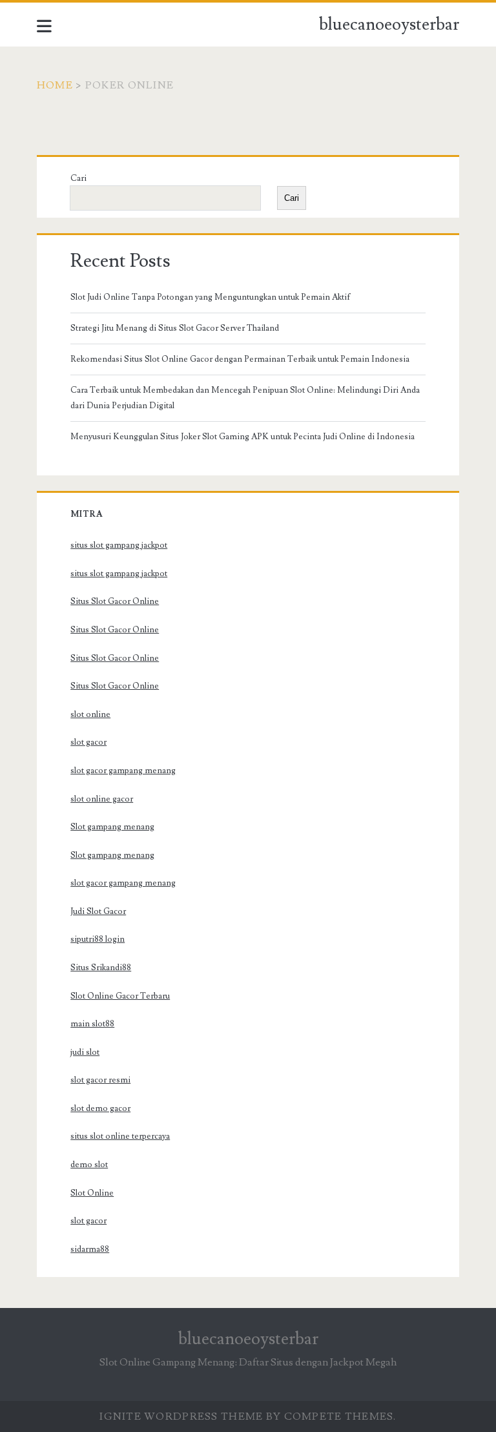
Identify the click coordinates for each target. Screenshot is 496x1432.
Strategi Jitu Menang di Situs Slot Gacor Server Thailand (174, 328)
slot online (90, 714)
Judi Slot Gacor (98, 911)
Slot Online (92, 1193)
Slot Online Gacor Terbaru (120, 996)
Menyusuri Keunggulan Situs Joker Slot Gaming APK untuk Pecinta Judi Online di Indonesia (242, 436)
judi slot (84, 1052)
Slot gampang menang (112, 827)
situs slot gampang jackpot (118, 545)
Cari (78, 178)
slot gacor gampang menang (123, 770)
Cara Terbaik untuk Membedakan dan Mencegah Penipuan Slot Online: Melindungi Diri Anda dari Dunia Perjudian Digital (245, 398)
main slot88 (92, 1024)
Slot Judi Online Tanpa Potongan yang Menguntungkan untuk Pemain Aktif (210, 297)
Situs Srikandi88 (100, 967)
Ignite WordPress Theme (181, 1416)
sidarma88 (89, 1249)
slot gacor (88, 742)
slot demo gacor (100, 1108)
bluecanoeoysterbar (389, 25)
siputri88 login (97, 939)
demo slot (89, 1164)
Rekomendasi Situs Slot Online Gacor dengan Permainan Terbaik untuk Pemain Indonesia (239, 359)
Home (55, 85)
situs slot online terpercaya (120, 1136)
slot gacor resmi (100, 1080)
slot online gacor (101, 799)
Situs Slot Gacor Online (114, 601)
